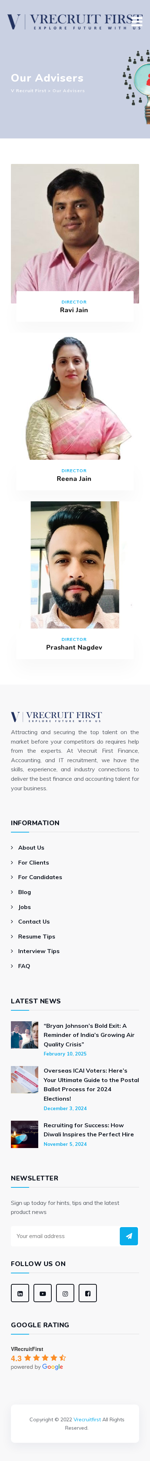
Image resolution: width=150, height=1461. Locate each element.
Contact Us (34, 921)
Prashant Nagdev (74, 647)
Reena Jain (74, 478)
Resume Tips (36, 936)
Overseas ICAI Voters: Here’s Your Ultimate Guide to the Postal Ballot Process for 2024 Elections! (91, 1084)
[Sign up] (129, 1236)
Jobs (24, 906)
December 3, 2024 (65, 1108)
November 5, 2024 (65, 1144)
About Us (31, 847)
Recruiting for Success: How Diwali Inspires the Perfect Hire (89, 1129)
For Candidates (40, 877)
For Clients (33, 862)
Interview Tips (39, 951)
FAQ (24, 966)
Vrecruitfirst (87, 1419)
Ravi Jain (74, 310)
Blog (24, 892)
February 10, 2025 (65, 1054)
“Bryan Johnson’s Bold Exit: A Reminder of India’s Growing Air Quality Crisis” (89, 1035)
